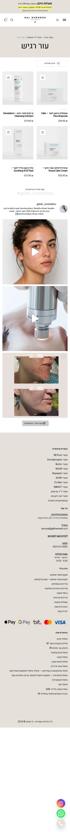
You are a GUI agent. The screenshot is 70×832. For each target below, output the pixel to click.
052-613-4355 (60, 546)
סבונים (30, 110)
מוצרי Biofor (62, 464)
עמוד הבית (48, 37)
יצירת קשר (62, 611)
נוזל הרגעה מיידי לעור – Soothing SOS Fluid (22, 169)
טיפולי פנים (62, 639)
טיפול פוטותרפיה (60, 680)
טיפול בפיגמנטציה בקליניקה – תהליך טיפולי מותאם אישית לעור (38, 671)
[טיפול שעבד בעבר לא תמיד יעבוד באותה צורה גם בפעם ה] (35, 251)
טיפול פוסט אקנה (59, 661)
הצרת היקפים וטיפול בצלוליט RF (53, 694)
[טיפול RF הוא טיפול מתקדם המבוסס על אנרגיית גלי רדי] (35, 318)
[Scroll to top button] (5, 819)
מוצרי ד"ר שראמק (34, 37)
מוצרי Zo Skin (61, 482)
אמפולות (64, 110)
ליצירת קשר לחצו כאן (58, 536)
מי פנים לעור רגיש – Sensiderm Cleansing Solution (18, 115)
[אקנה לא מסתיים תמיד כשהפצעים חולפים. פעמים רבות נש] (35, 385)
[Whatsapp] (60, 813)
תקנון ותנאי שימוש (59, 575)
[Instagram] (60, 803)
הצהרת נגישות (61, 606)
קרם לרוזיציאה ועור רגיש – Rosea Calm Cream (55, 169)
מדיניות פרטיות (60, 597)
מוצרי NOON (62, 469)
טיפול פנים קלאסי (59, 652)
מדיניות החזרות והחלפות (56, 588)
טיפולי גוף (63, 684)
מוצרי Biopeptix (60, 473)
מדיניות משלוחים (60, 584)
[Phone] (60, 823)
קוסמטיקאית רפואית (58, 500)
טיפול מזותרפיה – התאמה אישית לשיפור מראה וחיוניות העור (39, 675)
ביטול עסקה (62, 593)
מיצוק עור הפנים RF (58, 648)
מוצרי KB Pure (61, 455)
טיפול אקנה (62, 657)
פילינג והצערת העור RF (57, 643)
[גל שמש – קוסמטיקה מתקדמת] (35, 19)
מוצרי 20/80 (62, 478)
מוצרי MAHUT (61, 487)
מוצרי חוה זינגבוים (59, 496)
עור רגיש (64, 164)
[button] (43, 78)
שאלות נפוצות (61, 602)
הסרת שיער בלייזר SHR (57, 689)
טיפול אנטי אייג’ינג (59, 666)
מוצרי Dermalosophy (57, 459)
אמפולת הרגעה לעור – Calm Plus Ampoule (54, 115)
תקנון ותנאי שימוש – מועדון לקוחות (51, 579)
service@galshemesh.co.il (54, 528)
